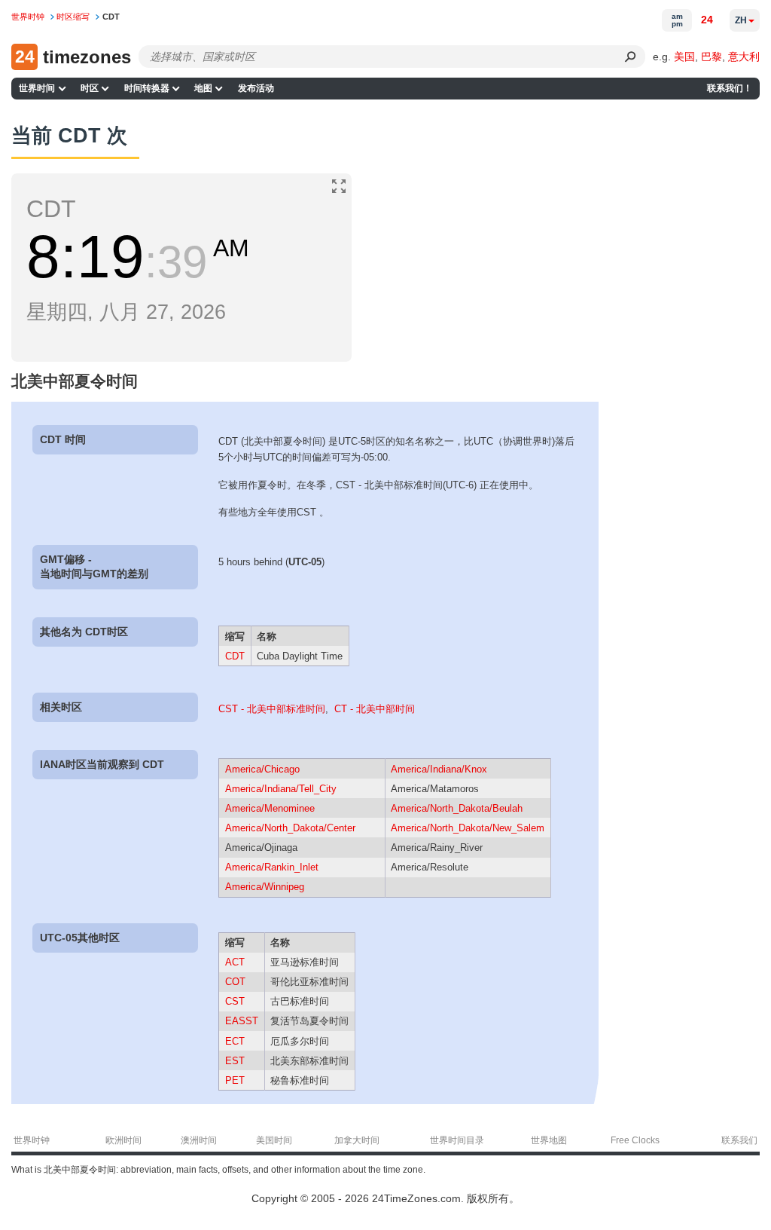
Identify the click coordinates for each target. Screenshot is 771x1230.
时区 (90, 88)
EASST (241, 1021)
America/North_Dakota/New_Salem (467, 828)
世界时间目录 (457, 1140)
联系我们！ (729, 88)
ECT (235, 1041)
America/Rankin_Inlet (271, 867)
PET (235, 1080)
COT (235, 981)
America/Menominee (270, 808)
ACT (235, 962)
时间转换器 (146, 88)
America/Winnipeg (264, 886)
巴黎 (711, 56)
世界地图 (549, 1140)
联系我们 (739, 1140)
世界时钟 (32, 1140)
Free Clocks (635, 1140)
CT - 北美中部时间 (374, 708)
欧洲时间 (123, 1140)
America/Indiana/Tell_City (281, 788)
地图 (203, 88)
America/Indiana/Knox (439, 769)
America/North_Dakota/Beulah (457, 808)
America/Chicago (262, 769)
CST (235, 1001)
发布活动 (256, 88)
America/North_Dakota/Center (290, 828)
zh (741, 20)
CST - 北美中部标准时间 (271, 708)
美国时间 (274, 1140)
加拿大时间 (356, 1140)
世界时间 (37, 88)
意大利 (744, 56)
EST (235, 1060)
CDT (235, 656)
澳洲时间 (199, 1140)
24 (707, 20)
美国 (684, 56)
